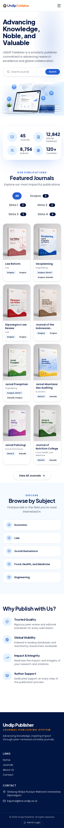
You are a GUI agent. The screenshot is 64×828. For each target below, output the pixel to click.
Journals (8, 765)
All (17, 196)
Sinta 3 (16, 214)
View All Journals (30, 475)
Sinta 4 (46, 214)
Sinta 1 (16, 205)
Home (6, 760)
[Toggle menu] (59, 6)
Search (52, 71)
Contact (8, 775)
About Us (8, 770)
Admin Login (34, 822)
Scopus (38, 196)
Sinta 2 (45, 205)
